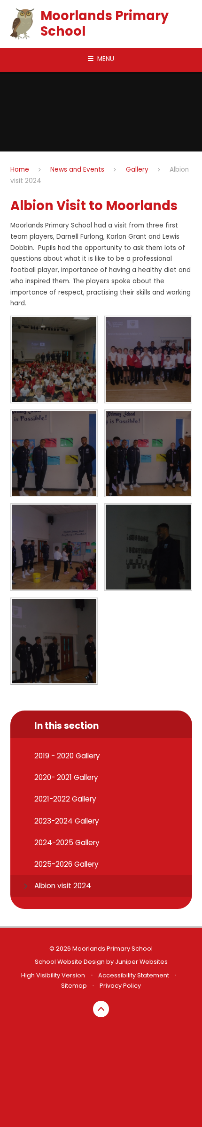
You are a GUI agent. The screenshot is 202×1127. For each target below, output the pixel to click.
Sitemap (74, 986)
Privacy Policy (120, 986)
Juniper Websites (141, 962)
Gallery (137, 169)
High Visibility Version (53, 975)
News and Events (77, 169)
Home (19, 169)
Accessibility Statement (133, 975)
